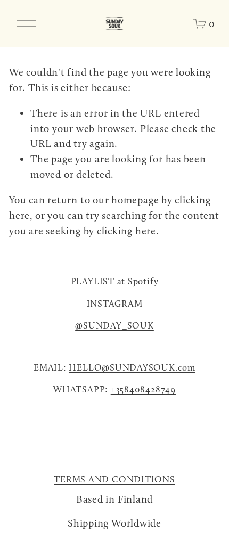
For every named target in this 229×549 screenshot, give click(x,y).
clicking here (126, 231)
